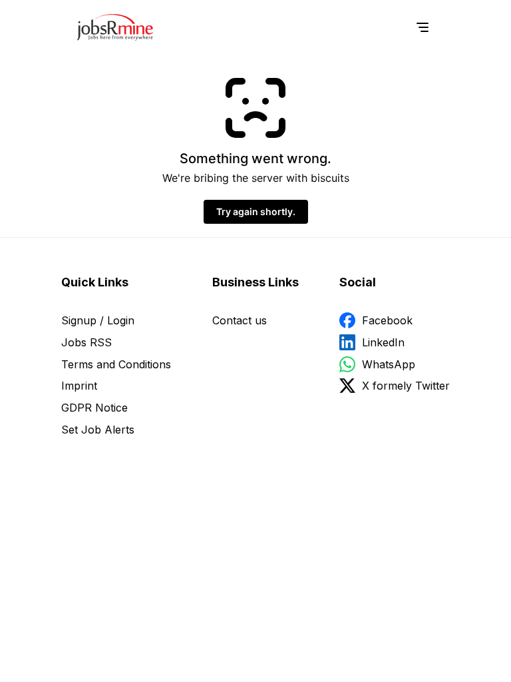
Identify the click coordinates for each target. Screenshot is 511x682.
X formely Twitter (406, 385)
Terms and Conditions (116, 364)
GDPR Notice (94, 407)
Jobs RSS (86, 342)
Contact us (239, 320)
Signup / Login (97, 320)
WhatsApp (388, 364)
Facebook (387, 320)
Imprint (79, 385)
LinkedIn (383, 342)
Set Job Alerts (97, 429)
